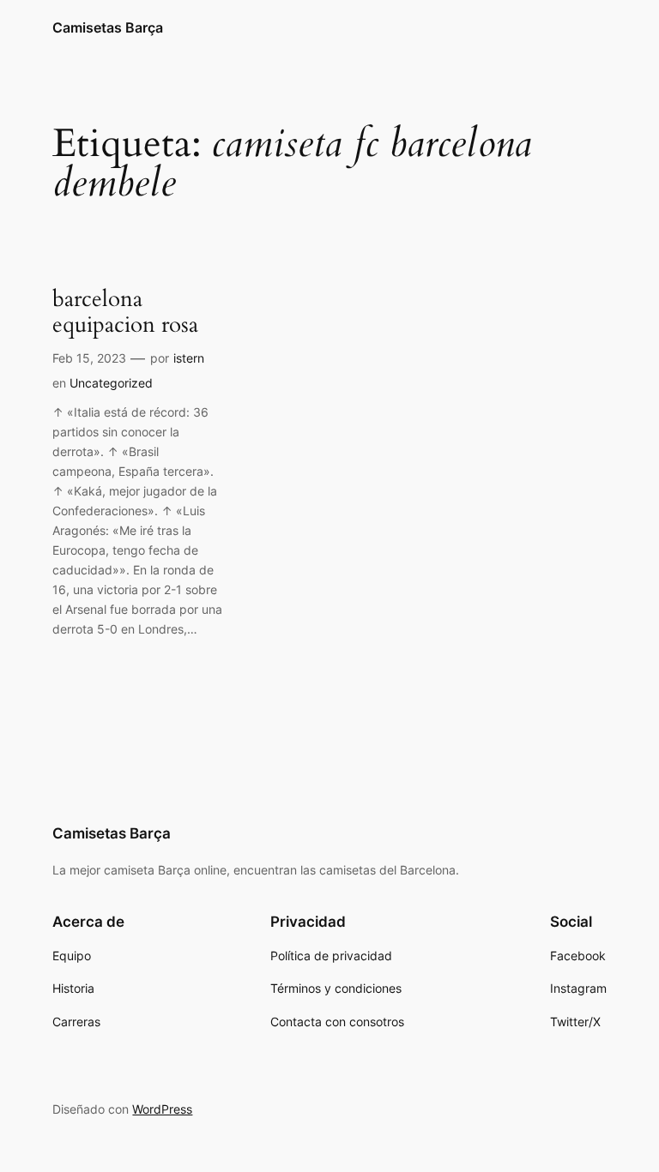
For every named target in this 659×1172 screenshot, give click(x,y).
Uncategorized (111, 383)
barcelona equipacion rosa (125, 313)
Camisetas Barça (107, 27)
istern (188, 358)
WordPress (162, 1109)
